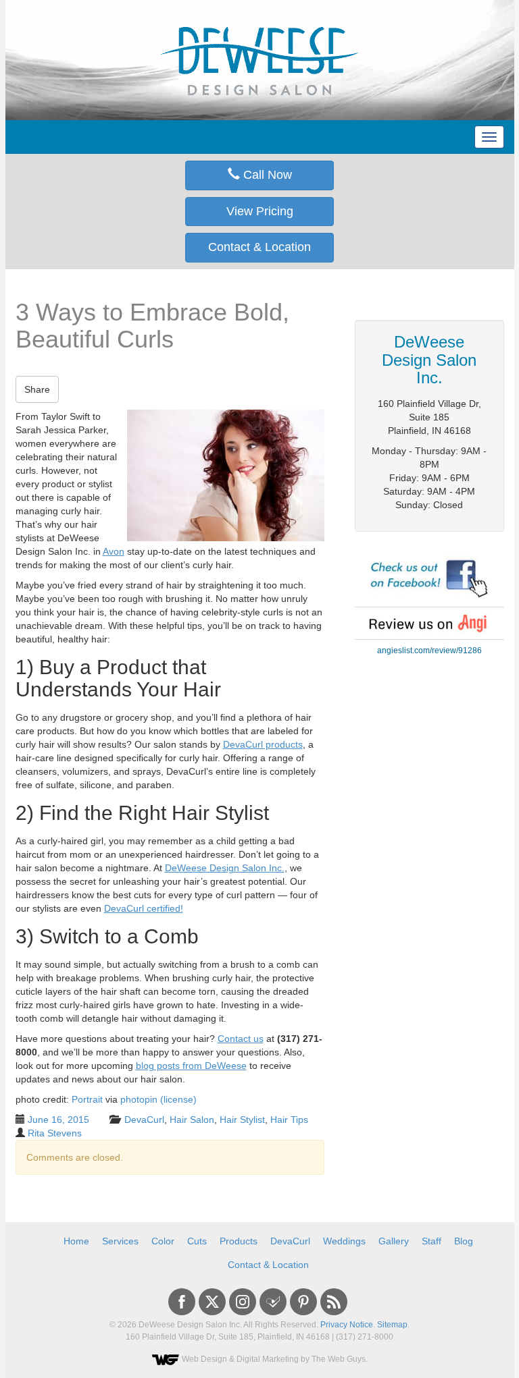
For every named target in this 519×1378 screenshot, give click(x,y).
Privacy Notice (346, 1324)
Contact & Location (259, 247)
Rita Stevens (55, 1133)
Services (120, 1241)
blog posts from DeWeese (191, 1065)
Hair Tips (289, 1119)
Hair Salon (192, 1119)
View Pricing (259, 211)
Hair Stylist (242, 1119)
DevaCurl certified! (143, 908)
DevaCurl (144, 1119)
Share (37, 389)
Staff (431, 1241)
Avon (113, 551)
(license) (178, 1099)
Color (162, 1241)
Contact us (241, 1038)
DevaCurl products (263, 744)
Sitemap (392, 1324)
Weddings (344, 1241)
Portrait (87, 1099)
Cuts (197, 1241)
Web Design (204, 1359)
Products (238, 1241)
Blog (463, 1241)
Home (76, 1241)
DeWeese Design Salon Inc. (225, 867)
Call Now (266, 175)
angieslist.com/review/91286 (429, 650)
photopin (138, 1099)
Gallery (393, 1241)
